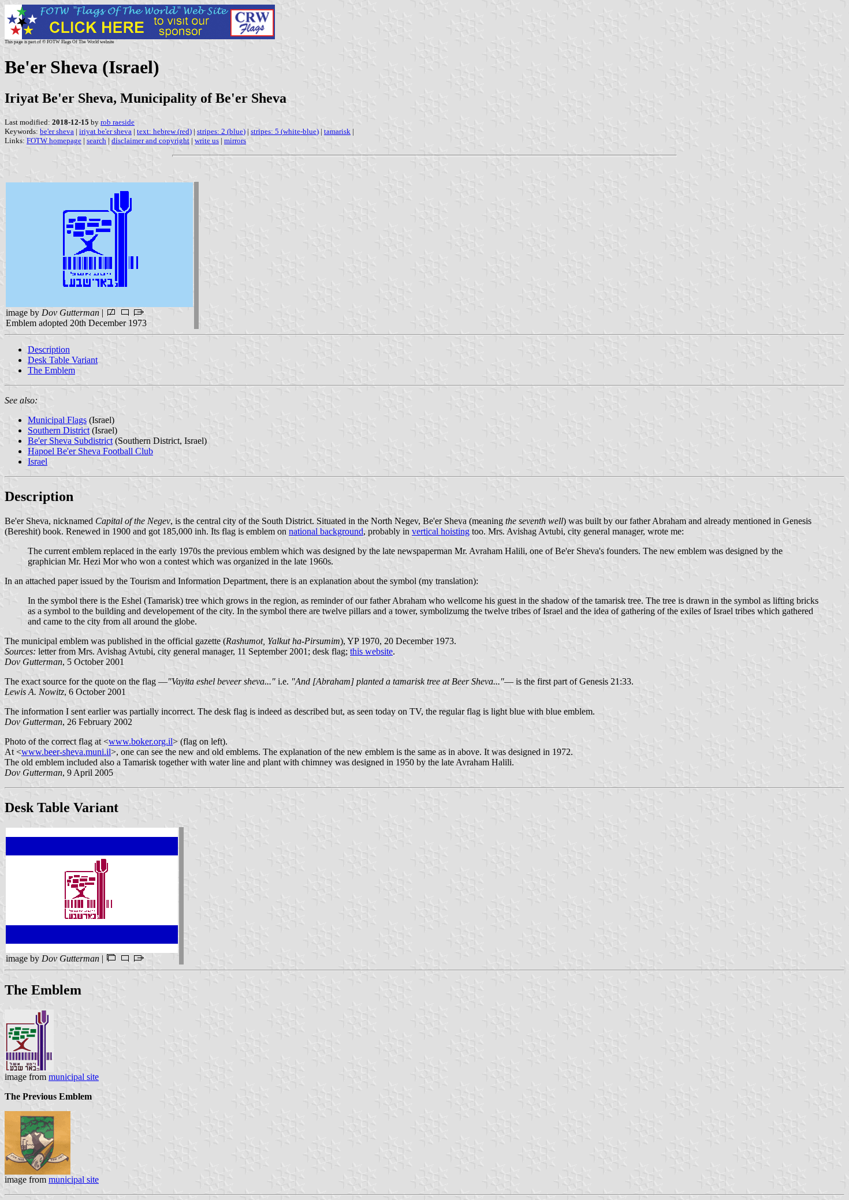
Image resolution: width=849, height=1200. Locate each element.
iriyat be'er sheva (105, 131)
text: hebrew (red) (164, 131)
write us (207, 140)
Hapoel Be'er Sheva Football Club (90, 451)
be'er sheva (57, 131)
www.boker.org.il (141, 741)
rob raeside (117, 122)
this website (371, 651)
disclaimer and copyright (150, 140)
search (96, 140)
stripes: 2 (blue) (221, 131)
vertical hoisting (441, 531)
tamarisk (337, 131)
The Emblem (51, 370)
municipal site (74, 1077)
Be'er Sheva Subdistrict (70, 441)
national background (326, 531)
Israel (37, 461)
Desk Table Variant (63, 360)
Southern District (59, 430)
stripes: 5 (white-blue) (285, 131)
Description (49, 349)
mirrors (235, 140)
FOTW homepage (54, 140)
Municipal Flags (57, 420)
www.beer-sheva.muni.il (66, 752)
